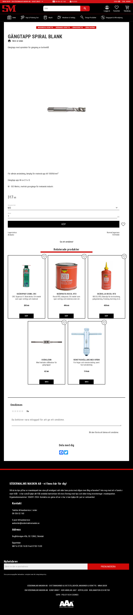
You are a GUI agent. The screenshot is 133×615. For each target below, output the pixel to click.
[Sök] (85, 8)
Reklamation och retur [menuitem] (99, 590)
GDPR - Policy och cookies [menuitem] (67, 595)
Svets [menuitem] (14, 18)
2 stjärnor (15, 411)
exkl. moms (126, 1)
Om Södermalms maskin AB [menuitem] (21, 1)
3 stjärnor (17, 411)
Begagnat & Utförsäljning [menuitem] (114, 18)
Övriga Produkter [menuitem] (90, 18)
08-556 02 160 (60, 1)
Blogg (74, 1)
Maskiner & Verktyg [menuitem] (68, 18)
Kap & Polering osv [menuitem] (32, 18)
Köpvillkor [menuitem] (83, 590)
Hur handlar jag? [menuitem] (69, 590)
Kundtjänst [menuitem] (36, 1)
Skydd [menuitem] (50, 18)
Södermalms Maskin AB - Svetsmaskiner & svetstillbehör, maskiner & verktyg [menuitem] (62, 586)
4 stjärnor (20, 411)
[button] (116, 9)
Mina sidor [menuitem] (6, 1)
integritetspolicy (41, 574)
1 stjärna (13, 411)
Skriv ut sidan (15, 40)
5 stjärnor (22, 411)
